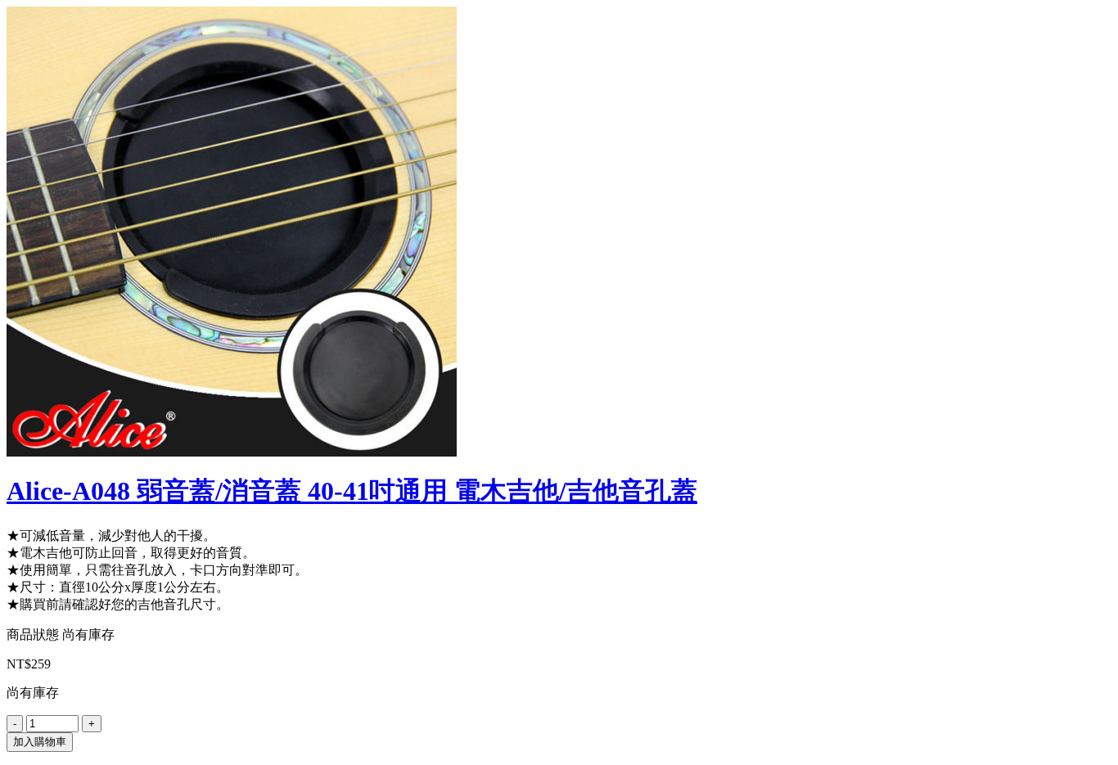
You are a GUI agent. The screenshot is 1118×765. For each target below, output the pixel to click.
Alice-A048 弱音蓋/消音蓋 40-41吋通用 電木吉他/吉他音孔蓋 (352, 491)
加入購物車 (39, 742)
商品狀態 (33, 634)
